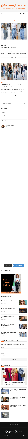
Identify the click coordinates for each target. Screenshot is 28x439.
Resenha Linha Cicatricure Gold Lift (18, 413)
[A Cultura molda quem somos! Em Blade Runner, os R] (14, 226)
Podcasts (4, 120)
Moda (3, 118)
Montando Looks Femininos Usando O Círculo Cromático (14, 383)
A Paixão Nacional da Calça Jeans (12, 85)
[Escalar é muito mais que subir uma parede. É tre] (14, 256)
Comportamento (6, 115)
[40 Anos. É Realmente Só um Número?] (23, 318)
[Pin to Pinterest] (15, 57)
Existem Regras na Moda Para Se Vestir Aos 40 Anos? (17, 398)
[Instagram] (13, 424)
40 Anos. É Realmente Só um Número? (7, 317)
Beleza (3, 112)
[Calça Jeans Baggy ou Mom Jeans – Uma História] (14, 31)
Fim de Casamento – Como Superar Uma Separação (18, 390)
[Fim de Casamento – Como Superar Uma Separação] (5, 391)
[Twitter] (20, 13)
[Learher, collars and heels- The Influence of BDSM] (14, 197)
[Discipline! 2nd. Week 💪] (14, 152)
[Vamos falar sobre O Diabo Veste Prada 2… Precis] (14, 182)
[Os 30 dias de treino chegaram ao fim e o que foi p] (14, 137)
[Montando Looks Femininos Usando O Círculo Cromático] (14, 376)
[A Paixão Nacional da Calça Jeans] (14, 71)
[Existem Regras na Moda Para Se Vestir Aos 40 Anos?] (5, 399)
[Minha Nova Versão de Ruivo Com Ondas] (23, 302)
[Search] (26, 13)
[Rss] (24, 13)
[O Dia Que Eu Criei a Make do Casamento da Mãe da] (14, 241)
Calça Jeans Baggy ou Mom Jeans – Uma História (8, 333)
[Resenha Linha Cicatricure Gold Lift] (5, 415)
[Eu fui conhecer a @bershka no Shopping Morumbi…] (14, 212)
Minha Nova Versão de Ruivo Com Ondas (8, 301)
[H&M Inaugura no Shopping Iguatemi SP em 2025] (23, 326)
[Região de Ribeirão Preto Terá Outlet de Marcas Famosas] (23, 310)
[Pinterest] (23, 13)
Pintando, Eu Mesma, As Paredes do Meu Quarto (18, 406)
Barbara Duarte (6, 47)
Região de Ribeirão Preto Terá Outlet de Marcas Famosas (8, 309)
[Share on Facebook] (12, 57)
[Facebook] (10, 424)
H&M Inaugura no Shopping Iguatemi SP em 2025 (7, 325)
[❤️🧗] (14, 167)
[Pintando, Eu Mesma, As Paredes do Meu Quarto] (5, 407)
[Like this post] (11, 57)
